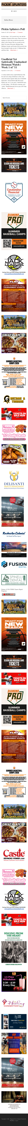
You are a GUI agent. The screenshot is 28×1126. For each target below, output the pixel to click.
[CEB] (14, 1053)
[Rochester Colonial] (14, 538)
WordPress (12, 1120)
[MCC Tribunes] (14, 404)
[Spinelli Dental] (14, 584)
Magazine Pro (13, 1119)
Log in (16, 1120)
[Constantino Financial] (14, 208)
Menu (15, 11)
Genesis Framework (22, 1119)
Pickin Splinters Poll (13, 29)
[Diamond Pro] (14, 249)
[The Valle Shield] (14, 557)
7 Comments (20, 32)
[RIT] (14, 172)
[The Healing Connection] (13, 1010)
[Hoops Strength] (14, 388)
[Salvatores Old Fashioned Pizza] (14, 440)
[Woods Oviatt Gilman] (12, 526)
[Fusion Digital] (14, 567)
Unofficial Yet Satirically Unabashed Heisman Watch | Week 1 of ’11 (14, 63)
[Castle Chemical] (14, 864)
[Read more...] (14, 50)
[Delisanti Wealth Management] (14, 492)
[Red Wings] (14, 419)
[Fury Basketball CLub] (14, 154)
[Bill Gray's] (14, 353)
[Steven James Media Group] (14, 1029)
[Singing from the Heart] (14, 967)
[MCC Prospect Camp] (14, 116)
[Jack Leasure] (14, 275)
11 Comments (17, 70)
